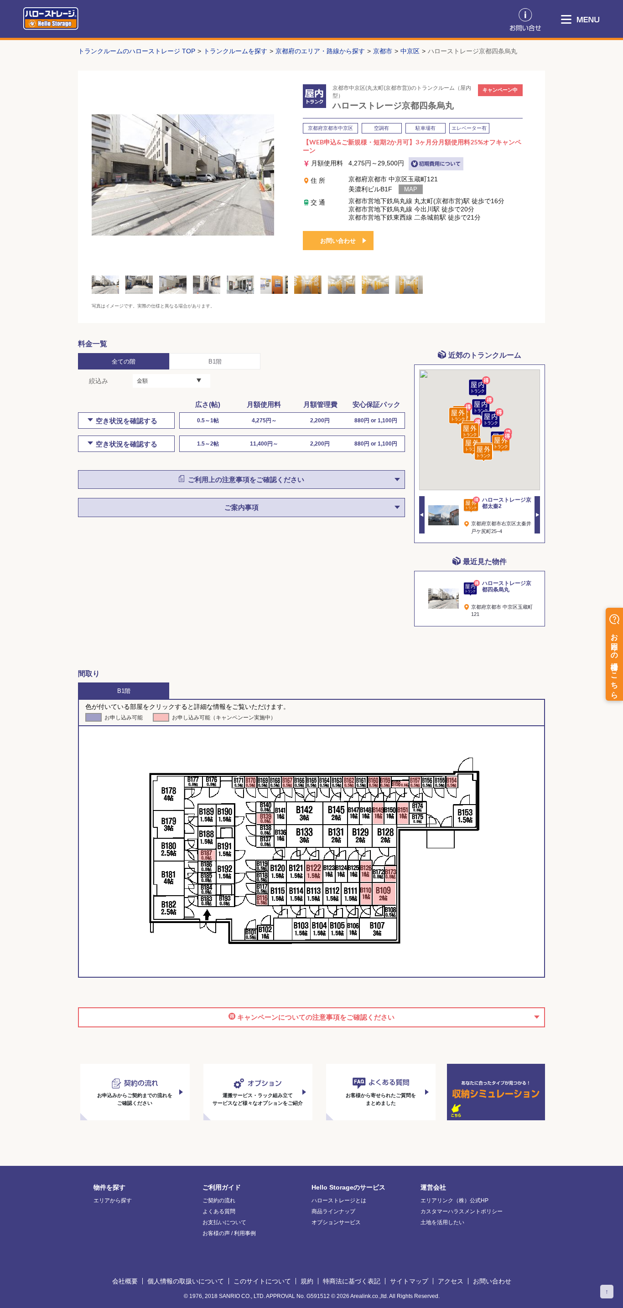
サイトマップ (409, 1281)
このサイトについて (262, 1281)
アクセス (450, 1281)
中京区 (410, 51)
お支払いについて (224, 1222)
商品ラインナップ (333, 1211)
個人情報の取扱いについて (185, 1281)
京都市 (382, 51)
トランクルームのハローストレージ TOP (136, 51)
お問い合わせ (338, 240)
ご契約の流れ (218, 1200)
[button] (482, 406)
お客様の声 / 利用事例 (229, 1233)
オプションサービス (336, 1222)
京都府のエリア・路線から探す (320, 51)
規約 (307, 1281)
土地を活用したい (442, 1222)
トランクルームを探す (235, 51)
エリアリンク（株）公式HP (454, 1200)
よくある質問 (218, 1211)
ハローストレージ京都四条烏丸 (472, 51)
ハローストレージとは (339, 1200)
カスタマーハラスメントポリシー (462, 1211)
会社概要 (125, 1281)
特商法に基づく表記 (351, 1281)
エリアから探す (112, 1200)
